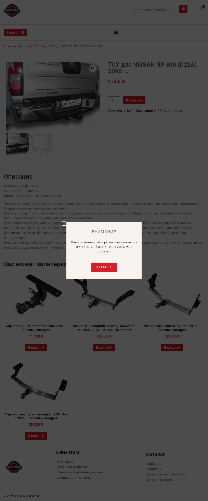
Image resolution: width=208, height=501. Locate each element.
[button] (64, 223)
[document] (104, 250)
